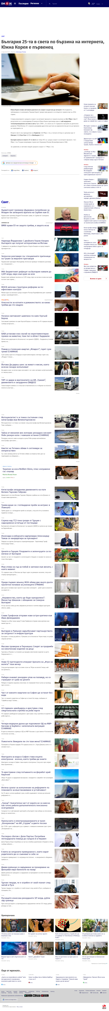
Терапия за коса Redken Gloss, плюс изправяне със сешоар (26, 470)
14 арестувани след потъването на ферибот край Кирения (26, 773)
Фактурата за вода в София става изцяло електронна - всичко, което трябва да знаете (24, 758)
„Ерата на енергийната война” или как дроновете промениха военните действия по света (13, 979)
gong (86, 982)
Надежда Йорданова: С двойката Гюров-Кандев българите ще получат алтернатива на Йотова (25, 242)
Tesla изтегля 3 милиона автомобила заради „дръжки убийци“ (92, 195)
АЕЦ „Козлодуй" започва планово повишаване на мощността (90, 256)
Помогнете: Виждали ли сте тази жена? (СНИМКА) (26, 741)
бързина (13, 155)
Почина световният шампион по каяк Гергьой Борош (24, 317)
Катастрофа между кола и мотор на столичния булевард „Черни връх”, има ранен (93, 232)
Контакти (99, 990)
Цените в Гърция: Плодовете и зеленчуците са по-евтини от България (26, 552)
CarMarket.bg (31, 991)
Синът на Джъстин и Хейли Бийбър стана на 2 (40, 978)
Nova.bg (21, 992)
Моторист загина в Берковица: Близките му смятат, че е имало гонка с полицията (93, 130)
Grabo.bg (52, 991)
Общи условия (20, 1006)
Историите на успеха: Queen (37, 934)
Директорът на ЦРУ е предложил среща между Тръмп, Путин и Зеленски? (93, 142)
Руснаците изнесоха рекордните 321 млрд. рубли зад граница (25, 899)
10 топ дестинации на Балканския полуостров (93, 958)
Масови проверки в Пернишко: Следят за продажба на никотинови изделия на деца (27, 647)
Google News (16, 170)
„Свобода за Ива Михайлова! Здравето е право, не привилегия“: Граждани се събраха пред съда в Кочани (94, 156)
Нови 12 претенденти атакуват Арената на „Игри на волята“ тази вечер (27, 663)
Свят (4, 202)
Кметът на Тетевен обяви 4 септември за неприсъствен (21, 449)
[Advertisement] (40, 186)
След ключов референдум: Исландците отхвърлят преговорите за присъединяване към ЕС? (93, 170)
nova (4, 984)
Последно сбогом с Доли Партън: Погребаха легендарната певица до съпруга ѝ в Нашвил (23, 837)
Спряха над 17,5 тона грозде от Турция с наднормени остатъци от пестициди (21, 521)
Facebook (26, 170)
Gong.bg (15, 991)
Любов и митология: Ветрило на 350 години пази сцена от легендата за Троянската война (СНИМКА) (95, 219)
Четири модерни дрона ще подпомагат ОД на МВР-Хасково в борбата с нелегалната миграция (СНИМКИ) (26, 726)
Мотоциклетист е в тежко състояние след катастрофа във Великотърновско (22, 418)
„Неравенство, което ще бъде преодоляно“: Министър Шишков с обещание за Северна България (23, 600)
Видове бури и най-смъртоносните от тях (13, 958)
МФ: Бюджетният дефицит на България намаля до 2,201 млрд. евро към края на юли (26, 272)
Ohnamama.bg (45, 991)
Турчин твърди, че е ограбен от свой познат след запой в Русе (25, 883)
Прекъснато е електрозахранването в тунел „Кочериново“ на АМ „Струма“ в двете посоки (24, 822)
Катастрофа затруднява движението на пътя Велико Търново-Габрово (23, 490)
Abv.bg (2, 991)
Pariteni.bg (3, 992)
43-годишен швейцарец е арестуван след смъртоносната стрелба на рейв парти (22, 709)
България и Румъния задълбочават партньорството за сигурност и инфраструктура (26, 632)
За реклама (81, 990)
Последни (23, 3)
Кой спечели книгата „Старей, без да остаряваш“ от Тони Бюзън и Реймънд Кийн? (67, 935)
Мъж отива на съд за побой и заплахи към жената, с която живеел (27, 568)
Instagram (35, 170)
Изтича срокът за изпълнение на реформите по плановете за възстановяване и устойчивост (25, 788)
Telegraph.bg (28, 992)
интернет (5, 155)
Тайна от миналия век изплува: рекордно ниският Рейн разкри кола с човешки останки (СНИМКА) (26, 434)
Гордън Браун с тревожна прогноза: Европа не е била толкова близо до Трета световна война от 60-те (96, 183)
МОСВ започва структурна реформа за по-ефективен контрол (22, 288)
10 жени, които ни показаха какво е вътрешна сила (13, 935)
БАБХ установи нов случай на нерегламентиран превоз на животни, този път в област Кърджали (25, 335)
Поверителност (84, 992)
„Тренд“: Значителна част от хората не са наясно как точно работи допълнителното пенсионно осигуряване (25, 805)
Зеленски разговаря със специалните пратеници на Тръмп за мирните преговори (26, 257)
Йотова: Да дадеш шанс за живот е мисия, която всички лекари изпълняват (25, 365)
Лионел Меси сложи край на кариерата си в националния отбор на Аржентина (92, 206)
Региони (34, 3)
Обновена (86, 149)
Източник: (4, 153)
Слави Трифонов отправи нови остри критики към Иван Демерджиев (26, 616)
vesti (58, 984)
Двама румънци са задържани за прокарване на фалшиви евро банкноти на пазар (25, 868)
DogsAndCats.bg (22, 991)
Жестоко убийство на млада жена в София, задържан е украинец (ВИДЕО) (91, 269)
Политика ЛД (95, 992)
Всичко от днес (95, 279)
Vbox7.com (8, 991)
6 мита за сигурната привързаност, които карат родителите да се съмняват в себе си (25, 853)
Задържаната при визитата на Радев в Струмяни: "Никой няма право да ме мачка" (67, 979)
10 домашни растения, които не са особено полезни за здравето (93, 935)
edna (31, 982)
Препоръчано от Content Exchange (98, 963)
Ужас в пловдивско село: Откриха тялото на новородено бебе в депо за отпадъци (93, 244)
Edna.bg (10, 992)
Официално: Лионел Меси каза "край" (94, 978)
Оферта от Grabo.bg (6, 466)
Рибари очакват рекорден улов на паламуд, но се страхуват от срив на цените (26, 678)
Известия (104, 992)
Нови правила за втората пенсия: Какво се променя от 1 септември (90, 107)
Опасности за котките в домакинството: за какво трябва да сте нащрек (25, 303)
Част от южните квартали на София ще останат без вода (26, 694)
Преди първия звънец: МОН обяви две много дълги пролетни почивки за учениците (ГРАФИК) (27, 583)
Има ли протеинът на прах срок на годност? (66, 958)
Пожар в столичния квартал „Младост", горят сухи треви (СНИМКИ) (26, 350)
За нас (75, 990)
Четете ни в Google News (10, 999)
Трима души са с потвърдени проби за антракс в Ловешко (25, 506)
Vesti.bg (15, 992)
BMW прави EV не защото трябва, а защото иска (25, 225)
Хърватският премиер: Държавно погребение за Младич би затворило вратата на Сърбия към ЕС (25, 211)
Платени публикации (90, 990)
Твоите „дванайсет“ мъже (36, 957)
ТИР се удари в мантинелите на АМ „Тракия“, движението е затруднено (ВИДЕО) (23, 381)
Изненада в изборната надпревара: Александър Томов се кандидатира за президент (25, 537)
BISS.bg (38, 991)
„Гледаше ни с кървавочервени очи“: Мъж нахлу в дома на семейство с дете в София (96, 118)
